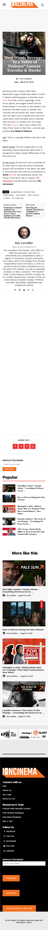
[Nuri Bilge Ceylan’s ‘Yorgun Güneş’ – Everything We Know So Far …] (9, 488)
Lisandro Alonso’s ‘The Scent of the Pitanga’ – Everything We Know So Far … (31, 521)
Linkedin (10, 851)
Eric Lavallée (26, 79)
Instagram (11, 841)
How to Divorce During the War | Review (23, 629)
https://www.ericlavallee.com (24, 247)
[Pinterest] (28, 289)
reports (15, 125)
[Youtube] (4, 846)
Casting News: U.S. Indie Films (22, 192)
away (5, 100)
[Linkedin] (24, 289)
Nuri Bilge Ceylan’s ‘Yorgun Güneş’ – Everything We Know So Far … (31, 488)
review (12, 175)
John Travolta (33, 195)
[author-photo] (4, 595)
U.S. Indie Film (18, 198)
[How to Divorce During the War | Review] (9, 498)
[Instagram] (19, 289)
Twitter (10, 836)
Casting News (24, 53)
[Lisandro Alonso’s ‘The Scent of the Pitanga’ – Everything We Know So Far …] (9, 521)
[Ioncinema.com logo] (24, 4)
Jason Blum (21, 195)
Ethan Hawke (8, 195)
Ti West (6, 198)
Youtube (10, 846)
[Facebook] (15, 289)
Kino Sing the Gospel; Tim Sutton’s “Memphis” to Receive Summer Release (35, 212)
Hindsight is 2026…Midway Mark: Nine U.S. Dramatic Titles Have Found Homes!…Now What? (31, 510)
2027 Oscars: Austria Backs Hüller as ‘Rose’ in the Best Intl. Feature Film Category (31, 531)
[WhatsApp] (32, 446)
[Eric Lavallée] (24, 233)
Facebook (10, 831)
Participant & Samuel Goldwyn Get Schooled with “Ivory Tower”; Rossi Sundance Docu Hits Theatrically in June (13, 213)
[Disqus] (24, 331)
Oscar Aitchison (12, 633)
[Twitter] (33, 289)
